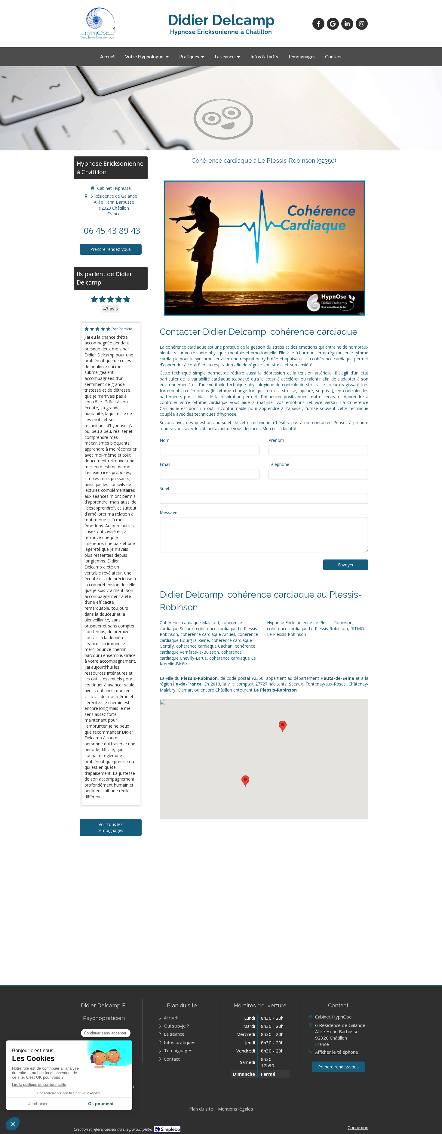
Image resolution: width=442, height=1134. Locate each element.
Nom (165, 440)
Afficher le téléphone (336, 1052)
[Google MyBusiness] (333, 24)
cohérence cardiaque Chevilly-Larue (201, 655)
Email (165, 464)
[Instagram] (362, 24)
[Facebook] (318, 24)
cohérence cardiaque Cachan (204, 646)
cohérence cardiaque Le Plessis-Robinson (307, 628)
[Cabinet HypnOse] (97, 38)
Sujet (165, 488)
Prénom (276, 440)
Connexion (358, 1127)
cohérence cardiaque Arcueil (207, 634)
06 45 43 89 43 (112, 230)
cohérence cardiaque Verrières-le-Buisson (207, 649)
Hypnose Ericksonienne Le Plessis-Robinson (309, 622)
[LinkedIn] (347, 24)
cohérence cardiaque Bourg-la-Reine (209, 637)
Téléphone (279, 464)
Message (168, 512)
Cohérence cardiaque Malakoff (189, 622)
